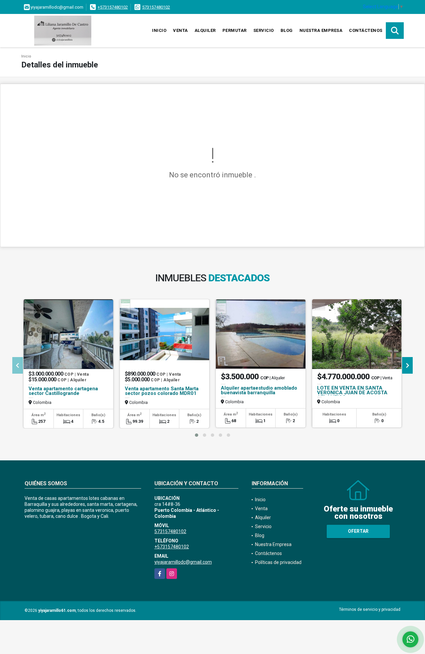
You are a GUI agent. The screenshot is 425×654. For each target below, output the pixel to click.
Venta (180, 30)
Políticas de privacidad (278, 562)
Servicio (263, 30)
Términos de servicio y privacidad (369, 609)
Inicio (159, 30)
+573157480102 (113, 7)
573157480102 (156, 7)
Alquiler (205, 30)
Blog (287, 30)
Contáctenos (365, 30)
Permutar (234, 30)
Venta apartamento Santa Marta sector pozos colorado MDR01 (162, 391)
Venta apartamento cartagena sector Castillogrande (63, 391)
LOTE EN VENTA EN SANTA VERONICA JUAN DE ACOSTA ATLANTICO (352, 392)
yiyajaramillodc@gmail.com (183, 562)
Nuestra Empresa (321, 30)
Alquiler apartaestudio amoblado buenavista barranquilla (259, 390)
